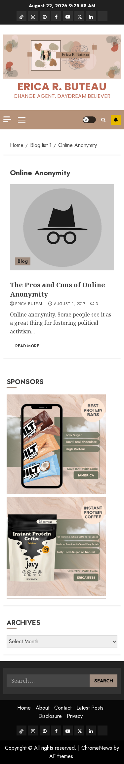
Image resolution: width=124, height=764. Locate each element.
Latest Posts (89, 708)
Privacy (75, 716)
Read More (27, 346)
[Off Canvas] (7, 119)
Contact (62, 708)
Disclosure (50, 716)
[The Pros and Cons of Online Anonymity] (62, 227)
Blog (23, 261)
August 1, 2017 (69, 304)
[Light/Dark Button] (89, 119)
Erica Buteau (29, 304)
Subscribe (116, 120)
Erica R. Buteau (62, 86)
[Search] (103, 119)
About (42, 708)
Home (24, 708)
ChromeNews (96, 748)
